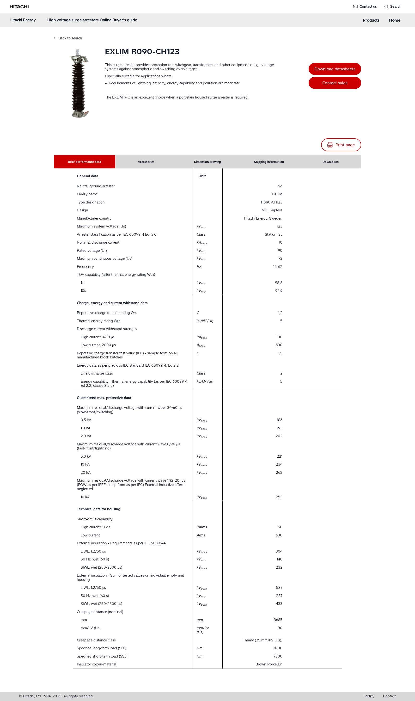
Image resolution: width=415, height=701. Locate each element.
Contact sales (335, 82)
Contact (389, 696)
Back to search (69, 38)
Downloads (331, 162)
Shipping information (269, 162)
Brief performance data (84, 162)
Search (396, 7)
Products (371, 20)
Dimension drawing (207, 162)
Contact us (368, 7)
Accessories (146, 162)
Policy (369, 696)
